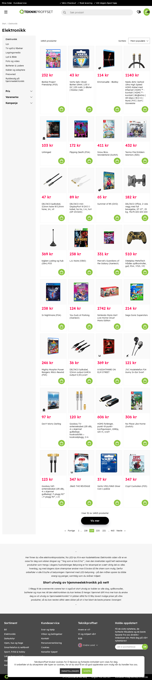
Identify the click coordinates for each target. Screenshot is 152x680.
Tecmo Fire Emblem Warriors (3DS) (135, 153)
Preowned (11, 74)
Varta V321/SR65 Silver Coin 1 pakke (108, 487)
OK (145, 646)
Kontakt (45, 638)
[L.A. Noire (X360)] (81, 237)
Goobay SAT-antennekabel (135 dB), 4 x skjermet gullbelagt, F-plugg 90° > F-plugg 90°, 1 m (53, 491)
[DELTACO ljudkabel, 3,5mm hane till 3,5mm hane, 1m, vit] (53, 180)
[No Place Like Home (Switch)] (137, 400)
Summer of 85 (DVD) (107, 204)
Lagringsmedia (13, 52)
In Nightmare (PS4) (51, 315)
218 (85, 530)
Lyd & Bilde (11, 57)
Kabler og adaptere (15, 70)
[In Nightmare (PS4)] (53, 292)
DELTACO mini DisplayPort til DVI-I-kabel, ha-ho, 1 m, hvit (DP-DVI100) (81, 208)
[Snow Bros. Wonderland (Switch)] (109, 129)
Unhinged (46, 152)
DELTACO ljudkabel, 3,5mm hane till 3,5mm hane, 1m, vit (53, 207)
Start (4, 24)
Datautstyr (9, 638)
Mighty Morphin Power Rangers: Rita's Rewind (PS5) (53, 372)
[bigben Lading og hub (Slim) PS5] (53, 237)
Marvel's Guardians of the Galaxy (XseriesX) (108, 262)
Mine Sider (7, 3)
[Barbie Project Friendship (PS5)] (53, 58)
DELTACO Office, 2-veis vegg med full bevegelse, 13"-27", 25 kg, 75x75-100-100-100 (136, 208)
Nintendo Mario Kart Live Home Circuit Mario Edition (107, 318)
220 (98, 530)
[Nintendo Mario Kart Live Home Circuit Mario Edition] (109, 292)
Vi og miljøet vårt (87, 634)
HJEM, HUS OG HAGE (13, 643)
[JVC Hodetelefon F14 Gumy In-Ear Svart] (137, 346)
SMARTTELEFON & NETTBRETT (16, 647)
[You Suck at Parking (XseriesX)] (81, 292)
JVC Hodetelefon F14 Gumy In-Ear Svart (135, 371)
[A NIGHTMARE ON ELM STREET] (109, 346)
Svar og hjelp (48, 629)
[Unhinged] (53, 129)
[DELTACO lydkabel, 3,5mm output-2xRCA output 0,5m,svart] (81, 346)
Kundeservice (20, 3)
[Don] (53, 400)
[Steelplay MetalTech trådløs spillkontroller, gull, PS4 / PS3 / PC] (137, 237)
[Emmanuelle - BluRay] (109, 58)
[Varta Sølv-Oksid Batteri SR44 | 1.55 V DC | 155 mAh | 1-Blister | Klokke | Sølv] (81, 58)
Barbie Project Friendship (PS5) (50, 83)
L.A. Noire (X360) (78, 260)
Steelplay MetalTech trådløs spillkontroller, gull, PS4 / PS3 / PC (135, 263)
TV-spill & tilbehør (14, 48)
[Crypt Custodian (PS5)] (137, 463)
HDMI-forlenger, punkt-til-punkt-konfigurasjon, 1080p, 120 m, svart (108, 427)
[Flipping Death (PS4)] (81, 129)
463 (112, 530)
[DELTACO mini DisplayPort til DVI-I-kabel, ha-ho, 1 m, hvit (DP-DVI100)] (81, 180)
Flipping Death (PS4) (80, 152)
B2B (80, 638)
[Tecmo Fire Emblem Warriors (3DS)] (137, 129)
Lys (7, 44)
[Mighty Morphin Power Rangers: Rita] (53, 346)
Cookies (45, 647)
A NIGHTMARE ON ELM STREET (106, 371)
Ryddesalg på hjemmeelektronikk (15, 80)
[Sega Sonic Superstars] (137, 292)
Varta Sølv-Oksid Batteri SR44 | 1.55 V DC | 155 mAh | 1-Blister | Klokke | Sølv (81, 86)
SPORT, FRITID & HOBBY (14, 652)
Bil (5, 629)
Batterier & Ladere (15, 65)
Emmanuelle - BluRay (107, 82)
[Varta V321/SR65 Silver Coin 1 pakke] (109, 463)
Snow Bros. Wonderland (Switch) (107, 153)
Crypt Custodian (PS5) (136, 486)
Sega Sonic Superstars (136, 315)
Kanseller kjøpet (49, 652)
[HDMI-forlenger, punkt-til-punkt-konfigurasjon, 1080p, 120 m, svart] (109, 400)
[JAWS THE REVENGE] (81, 463)
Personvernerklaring (51, 643)
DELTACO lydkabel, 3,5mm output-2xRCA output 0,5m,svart (80, 372)
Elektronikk (12, 24)
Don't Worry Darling (51, 423)
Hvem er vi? (84, 629)
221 (104, 530)
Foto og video (13, 61)
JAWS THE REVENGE (80, 486)
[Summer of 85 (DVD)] (109, 180)
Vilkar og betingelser (51, 634)
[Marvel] (109, 237)
